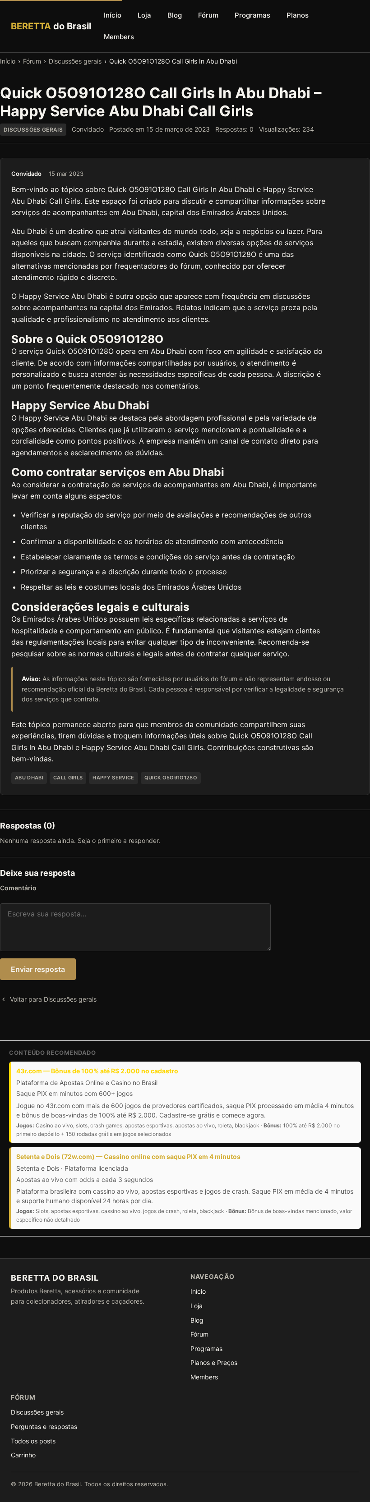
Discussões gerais (75, 61)
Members (119, 36)
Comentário (18, 888)
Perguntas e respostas (44, 1426)
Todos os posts (33, 1441)
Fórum (208, 15)
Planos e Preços (213, 1362)
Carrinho (23, 1455)
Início (112, 15)
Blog (174, 15)
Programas (252, 15)
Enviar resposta (38, 969)
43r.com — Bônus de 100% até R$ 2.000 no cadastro (97, 1071)
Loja (144, 15)
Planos (298, 15)
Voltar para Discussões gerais (53, 999)
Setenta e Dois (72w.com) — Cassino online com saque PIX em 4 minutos (128, 1156)
